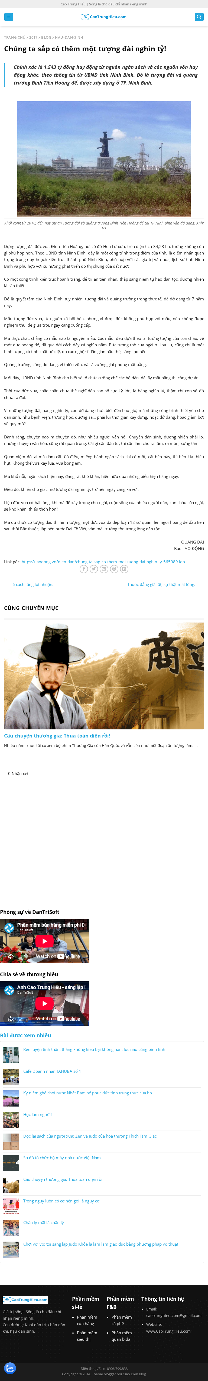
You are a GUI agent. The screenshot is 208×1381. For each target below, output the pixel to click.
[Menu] (8, 17)
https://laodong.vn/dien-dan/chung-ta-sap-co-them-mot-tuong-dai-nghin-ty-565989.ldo (103, 561)
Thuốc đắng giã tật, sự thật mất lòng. (161, 584)
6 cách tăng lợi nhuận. (32, 584)
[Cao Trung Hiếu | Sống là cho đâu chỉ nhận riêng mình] (104, 16)
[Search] (199, 17)
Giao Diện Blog (134, 1374)
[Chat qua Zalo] (10, 1367)
